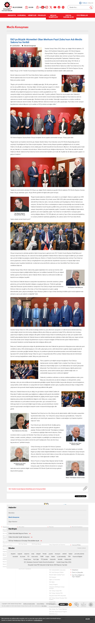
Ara (91, 7)
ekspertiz (13, 553)
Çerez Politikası (40, 603)
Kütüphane (75, 570)
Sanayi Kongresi (53, 584)
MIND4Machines (53, 614)
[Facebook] (59, 7)
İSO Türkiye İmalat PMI (55, 590)
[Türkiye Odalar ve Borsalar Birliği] (91, 604)
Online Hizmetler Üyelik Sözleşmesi (19, 537)
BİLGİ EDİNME (17, 7)
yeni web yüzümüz (79, 553)
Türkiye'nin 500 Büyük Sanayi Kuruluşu (56, 587)
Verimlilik (60, 559)
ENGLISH (90, 3)
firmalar (44, 553)
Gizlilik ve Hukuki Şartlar (29, 603)
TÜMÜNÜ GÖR (80, 548)
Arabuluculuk (68, 559)
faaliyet (70, 553)
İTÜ (28, 556)
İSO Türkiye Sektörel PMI (56, 593)
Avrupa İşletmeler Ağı (54, 606)
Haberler (12, 507)
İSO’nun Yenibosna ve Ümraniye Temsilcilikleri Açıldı (24, 540)
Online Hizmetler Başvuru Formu (18, 533)
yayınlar (51, 553)
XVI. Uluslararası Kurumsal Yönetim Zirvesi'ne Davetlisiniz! (39, 562)
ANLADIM (87, 619)
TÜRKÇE (84, 3)
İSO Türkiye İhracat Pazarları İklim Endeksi (58, 598)
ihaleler (53, 556)
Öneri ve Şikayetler (77, 572)
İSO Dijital (51, 582)
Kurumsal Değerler (77, 556)
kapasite (20, 553)
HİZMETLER (32, 15)
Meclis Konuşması (14, 517)
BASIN (31, 7)
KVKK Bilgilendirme (50, 603)
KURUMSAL (22, 15)
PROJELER (42, 15)
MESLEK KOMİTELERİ (53, 16)
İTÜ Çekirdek (44, 559)
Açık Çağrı (36, 559)
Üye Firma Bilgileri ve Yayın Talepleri (78, 575)
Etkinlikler (11, 513)
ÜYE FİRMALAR (82, 15)
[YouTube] (55, 7)
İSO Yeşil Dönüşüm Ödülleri (56, 572)
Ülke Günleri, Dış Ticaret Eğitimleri (58, 609)
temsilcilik (15, 556)
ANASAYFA (12, 15)
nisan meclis (34, 556)
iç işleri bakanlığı (61, 556)
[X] (51, 7)
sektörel (64, 553)
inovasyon (57, 553)
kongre (47, 556)
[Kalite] (76, 604)
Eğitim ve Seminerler (54, 579)
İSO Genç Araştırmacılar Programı (58, 611)
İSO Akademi (52, 577)
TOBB (41, 556)
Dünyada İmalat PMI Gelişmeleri (57, 595)
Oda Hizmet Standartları (25, 569)
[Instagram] (46, 7)
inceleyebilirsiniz (38, 620)
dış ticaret (22, 556)
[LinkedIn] (42, 7)
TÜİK (69, 556)
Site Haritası (44, 605)
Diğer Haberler (13, 521)
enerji (32, 553)
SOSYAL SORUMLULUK (68, 16)
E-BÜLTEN (62, 604)
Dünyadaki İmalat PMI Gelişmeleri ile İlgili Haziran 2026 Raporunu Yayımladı (47, 565)
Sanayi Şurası (27, 559)
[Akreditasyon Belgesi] (83, 604)
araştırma (26, 553)
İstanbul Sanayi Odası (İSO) (64, 562)
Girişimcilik (53, 559)
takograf (38, 553)
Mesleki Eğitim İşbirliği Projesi (57, 574)
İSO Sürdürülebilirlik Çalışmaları (57, 570)
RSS (70, 604)
